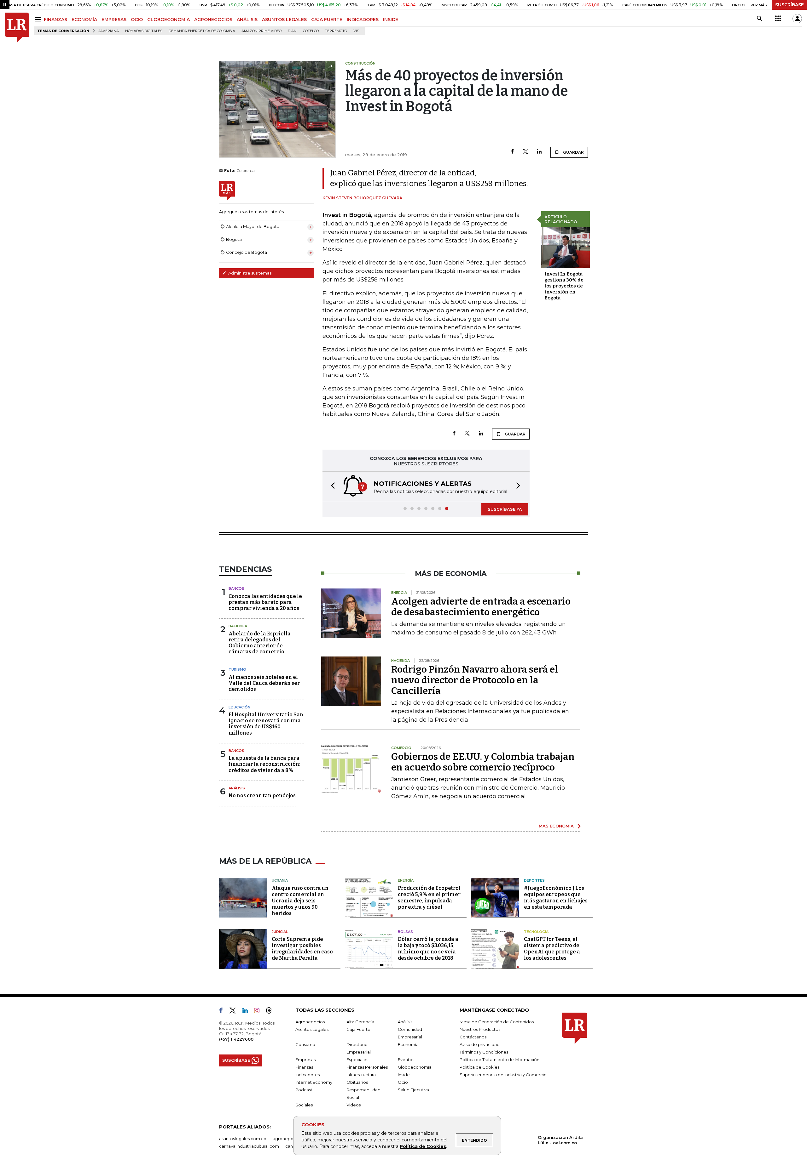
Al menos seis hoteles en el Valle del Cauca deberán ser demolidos (264, 683)
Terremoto (336, 31)
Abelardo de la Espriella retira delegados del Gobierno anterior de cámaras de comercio (260, 643)
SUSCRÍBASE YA (505, 509)
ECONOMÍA (84, 19)
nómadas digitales (143, 31)
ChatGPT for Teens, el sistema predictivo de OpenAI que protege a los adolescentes (552, 948)
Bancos (236, 588)
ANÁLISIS (247, 19)
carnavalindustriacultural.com (249, 1146)
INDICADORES (363, 19)
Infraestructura (361, 1074)
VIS (356, 31)
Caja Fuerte (358, 1029)
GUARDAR (573, 152)
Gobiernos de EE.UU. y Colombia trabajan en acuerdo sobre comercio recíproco (483, 762)
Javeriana (109, 31)
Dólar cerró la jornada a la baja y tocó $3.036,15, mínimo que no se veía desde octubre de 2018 (428, 948)
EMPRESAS (114, 19)
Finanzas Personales (367, 1067)
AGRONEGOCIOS (213, 19)
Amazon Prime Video (261, 31)
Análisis (237, 788)
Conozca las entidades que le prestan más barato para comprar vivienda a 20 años (265, 602)
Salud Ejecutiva (413, 1089)
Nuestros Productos (480, 1029)
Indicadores (307, 1074)
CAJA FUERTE (326, 19)
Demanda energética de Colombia (202, 31)
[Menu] (39, 19)
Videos (353, 1104)
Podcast (303, 1089)
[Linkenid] (247, 1011)
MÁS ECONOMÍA (556, 825)
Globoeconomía (415, 1067)
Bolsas (405, 931)
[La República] (17, 28)
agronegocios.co (290, 1138)
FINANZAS (55, 19)
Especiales (357, 1059)
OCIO (137, 19)
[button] (331, 486)
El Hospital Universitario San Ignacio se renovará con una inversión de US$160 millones (266, 724)
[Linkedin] (539, 152)
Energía (406, 880)
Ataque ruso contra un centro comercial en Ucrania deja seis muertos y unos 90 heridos (300, 900)
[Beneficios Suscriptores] (778, 18)
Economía (408, 1044)
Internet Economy (313, 1082)
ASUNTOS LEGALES (284, 19)
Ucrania (280, 880)
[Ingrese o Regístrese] (797, 18)
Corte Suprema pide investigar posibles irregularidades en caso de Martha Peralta (302, 948)
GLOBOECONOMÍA (168, 19)
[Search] (759, 18)
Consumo (305, 1044)
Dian (292, 31)
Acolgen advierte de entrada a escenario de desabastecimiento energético (481, 607)
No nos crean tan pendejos (262, 795)
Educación (239, 707)
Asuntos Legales (311, 1029)
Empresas (305, 1059)
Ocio (403, 1082)
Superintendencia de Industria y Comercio (503, 1074)
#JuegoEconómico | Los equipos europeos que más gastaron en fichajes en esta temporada (556, 897)
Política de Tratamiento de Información (499, 1059)
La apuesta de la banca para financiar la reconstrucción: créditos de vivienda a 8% (264, 764)
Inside (404, 1074)
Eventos (406, 1059)
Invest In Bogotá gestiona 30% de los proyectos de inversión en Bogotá (563, 286)
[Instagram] (259, 1011)
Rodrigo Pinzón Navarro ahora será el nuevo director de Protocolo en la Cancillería (474, 680)
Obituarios (357, 1082)
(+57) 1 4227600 (236, 1039)
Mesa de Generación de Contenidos (497, 1021)
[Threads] (271, 1011)
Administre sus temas (249, 273)
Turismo (237, 669)
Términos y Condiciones (484, 1051)
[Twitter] (525, 152)
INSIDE (390, 19)
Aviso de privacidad (480, 1044)
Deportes (534, 880)
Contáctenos (473, 1036)
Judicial (280, 931)
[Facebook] (512, 152)
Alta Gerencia (360, 1021)
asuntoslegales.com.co (242, 1138)
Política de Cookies (423, 1146)
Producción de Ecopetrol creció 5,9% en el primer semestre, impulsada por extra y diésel (429, 897)
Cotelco (311, 31)
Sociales (304, 1104)
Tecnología (536, 931)
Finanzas (304, 1067)
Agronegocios (310, 1021)
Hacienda (238, 626)
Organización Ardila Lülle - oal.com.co (560, 1140)
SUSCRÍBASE (789, 5)
